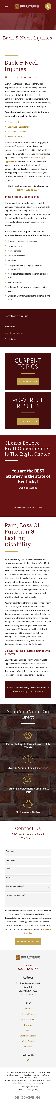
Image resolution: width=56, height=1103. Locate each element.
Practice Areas (28, 1019)
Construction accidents (18, 127)
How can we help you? (15, 895)
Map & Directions (28, 994)
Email (8, 877)
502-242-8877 (28, 969)
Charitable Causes (28, 1035)
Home (28, 1008)
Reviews (28, 1025)
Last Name (10, 860)
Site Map (28, 1046)
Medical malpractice (17, 136)
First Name (10, 851)
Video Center (28, 1041)
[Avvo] (28, 1060)
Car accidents (14, 122)
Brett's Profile (28, 1014)
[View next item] (31, 498)
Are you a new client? (15, 886)
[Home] (27, 6)
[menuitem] (28, 327)
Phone (8, 869)
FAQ (28, 1030)
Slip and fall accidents (17, 131)
